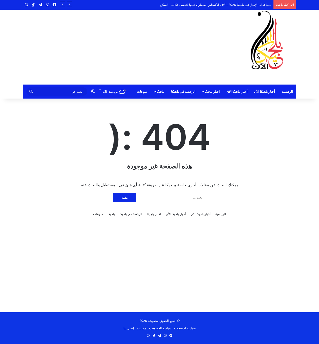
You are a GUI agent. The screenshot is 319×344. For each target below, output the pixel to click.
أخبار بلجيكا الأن (264, 91)
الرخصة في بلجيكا (183, 91)
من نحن (141, 328)
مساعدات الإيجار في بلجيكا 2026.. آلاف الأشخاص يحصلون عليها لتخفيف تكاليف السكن (215, 5)
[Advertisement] (113, 47)
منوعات (142, 91)
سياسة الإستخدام (185, 328)
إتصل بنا (129, 328)
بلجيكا (160, 91)
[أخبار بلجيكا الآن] (267, 40)
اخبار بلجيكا (212, 91)
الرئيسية (287, 91)
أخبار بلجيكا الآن (237, 91)
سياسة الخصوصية (160, 328)
